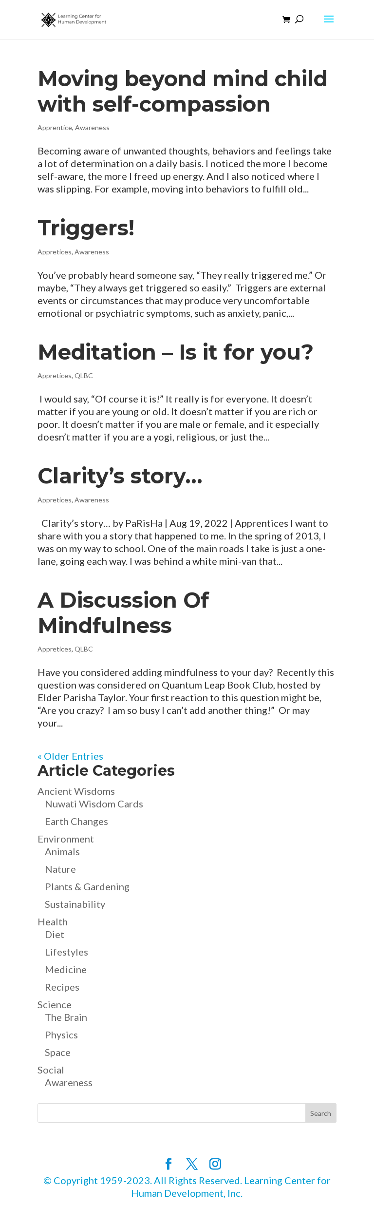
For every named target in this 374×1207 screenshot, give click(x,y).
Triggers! (85, 228)
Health (52, 921)
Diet (54, 934)
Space (58, 1052)
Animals (62, 851)
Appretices (54, 252)
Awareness (92, 127)
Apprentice (54, 127)
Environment (65, 838)
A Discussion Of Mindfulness (123, 612)
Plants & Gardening (87, 886)
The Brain (66, 1017)
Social (50, 1069)
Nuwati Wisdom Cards (94, 803)
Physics (61, 1034)
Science (54, 1004)
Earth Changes (76, 821)
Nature (60, 869)
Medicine (66, 969)
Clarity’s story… (120, 476)
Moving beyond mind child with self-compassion (182, 91)
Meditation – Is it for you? (175, 352)
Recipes (62, 987)
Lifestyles (66, 952)
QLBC (84, 375)
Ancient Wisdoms (76, 791)
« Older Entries (70, 756)
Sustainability (75, 904)
